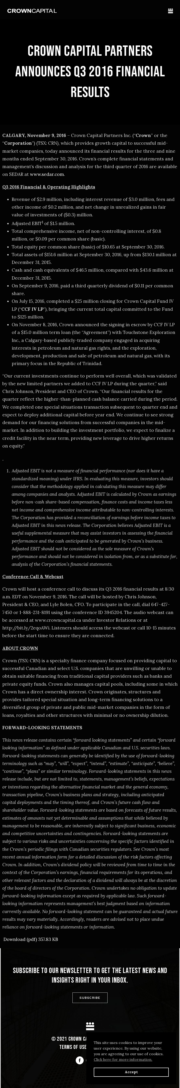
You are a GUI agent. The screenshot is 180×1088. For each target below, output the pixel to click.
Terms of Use (73, 1047)
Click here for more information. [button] (123, 1059)
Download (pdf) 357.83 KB (31, 939)
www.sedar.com (47, 174)
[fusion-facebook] (80, 1060)
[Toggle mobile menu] (170, 10)
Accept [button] (131, 1072)
